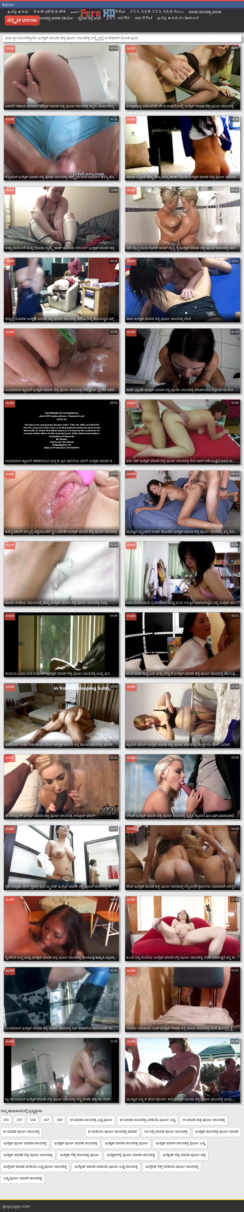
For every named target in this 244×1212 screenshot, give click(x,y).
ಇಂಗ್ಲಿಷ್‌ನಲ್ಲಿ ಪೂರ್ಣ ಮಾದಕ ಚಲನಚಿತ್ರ (131, 1155)
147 (46, 1120)
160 (59, 1120)
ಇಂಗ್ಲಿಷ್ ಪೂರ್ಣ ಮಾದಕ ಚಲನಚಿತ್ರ (24, 1143)
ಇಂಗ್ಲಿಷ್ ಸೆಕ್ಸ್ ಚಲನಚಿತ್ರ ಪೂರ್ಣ (79, 1155)
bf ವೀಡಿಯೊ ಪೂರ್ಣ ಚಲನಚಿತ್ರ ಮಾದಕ (112, 1131)
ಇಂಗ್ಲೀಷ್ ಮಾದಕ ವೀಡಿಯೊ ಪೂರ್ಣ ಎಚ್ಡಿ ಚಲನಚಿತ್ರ (106, 1166)
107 (19, 1120)
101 (6, 1120)
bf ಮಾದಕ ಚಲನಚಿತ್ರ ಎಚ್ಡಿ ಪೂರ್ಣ (91, 1120)
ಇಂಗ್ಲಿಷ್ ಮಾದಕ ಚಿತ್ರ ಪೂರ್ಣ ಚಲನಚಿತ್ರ (27, 1155)
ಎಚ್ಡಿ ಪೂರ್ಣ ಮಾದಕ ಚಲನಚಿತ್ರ (22, 1178)
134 (33, 1120)
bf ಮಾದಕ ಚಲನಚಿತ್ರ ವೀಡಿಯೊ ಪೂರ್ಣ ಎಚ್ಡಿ (147, 1120)
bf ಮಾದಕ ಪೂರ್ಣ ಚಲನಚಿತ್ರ (21, 1131)
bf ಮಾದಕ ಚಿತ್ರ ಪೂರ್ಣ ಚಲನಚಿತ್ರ (204, 1120)
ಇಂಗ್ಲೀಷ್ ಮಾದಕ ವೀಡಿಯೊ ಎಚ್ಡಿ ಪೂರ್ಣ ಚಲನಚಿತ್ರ (35, 1166)
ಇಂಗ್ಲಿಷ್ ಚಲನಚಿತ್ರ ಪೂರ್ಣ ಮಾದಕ (216, 1131)
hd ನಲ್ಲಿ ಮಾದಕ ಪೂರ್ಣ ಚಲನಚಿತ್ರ (166, 1131)
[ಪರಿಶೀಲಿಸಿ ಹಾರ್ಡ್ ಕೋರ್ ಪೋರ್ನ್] (98, 20)
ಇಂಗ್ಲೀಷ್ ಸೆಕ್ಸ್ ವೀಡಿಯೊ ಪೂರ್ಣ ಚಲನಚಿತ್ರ (171, 1166)
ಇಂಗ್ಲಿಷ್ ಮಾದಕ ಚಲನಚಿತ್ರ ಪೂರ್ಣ (126, 1143)
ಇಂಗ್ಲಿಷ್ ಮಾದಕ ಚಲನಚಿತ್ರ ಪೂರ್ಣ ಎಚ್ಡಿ (180, 1143)
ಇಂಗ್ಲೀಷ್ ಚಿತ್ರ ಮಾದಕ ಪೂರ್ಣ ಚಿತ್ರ (184, 1155)
